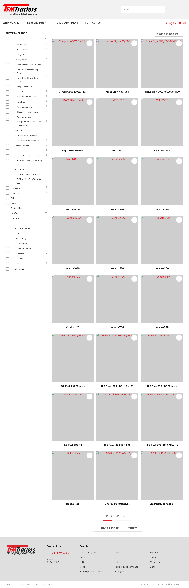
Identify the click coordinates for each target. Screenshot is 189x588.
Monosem (155, 562)
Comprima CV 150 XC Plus (72, 91)
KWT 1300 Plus (162, 150)
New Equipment (37, 22)
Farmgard (119, 571)
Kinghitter (154, 552)
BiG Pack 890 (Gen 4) (73, 386)
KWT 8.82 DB (73, 209)
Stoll (117, 557)
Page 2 (132, 528)
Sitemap (29, 584)
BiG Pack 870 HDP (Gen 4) (162, 386)
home (171, 9)
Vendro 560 (162, 327)
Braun (153, 566)
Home (9, 584)
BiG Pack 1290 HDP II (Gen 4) (117, 386)
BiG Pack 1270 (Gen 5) (117, 503)
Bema (153, 557)
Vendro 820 (162, 209)
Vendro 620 (117, 209)
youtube (183, 9)
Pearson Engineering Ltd (126, 566)
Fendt (82, 557)
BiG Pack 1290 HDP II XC (117, 445)
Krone (82, 566)
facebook (177, 9)
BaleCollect (72, 503)
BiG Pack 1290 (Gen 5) (162, 503)
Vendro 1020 (73, 268)
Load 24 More (109, 528)
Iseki (81, 562)
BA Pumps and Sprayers (91, 571)
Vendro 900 (162, 268)
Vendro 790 (117, 327)
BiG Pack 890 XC (73, 445)
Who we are (11, 22)
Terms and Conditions (45, 584)
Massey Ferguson (88, 552)
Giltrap (118, 552)
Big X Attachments (72, 150)
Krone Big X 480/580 (117, 91)
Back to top (19, 584)
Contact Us (93, 22)
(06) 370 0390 (176, 23)
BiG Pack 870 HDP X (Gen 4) (162, 445)
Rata (117, 562)
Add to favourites (89, 43)
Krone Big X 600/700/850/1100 (162, 91)
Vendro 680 (117, 268)
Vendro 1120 (72, 327)
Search (152, 9)
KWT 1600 (117, 150)
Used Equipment (67, 22)
